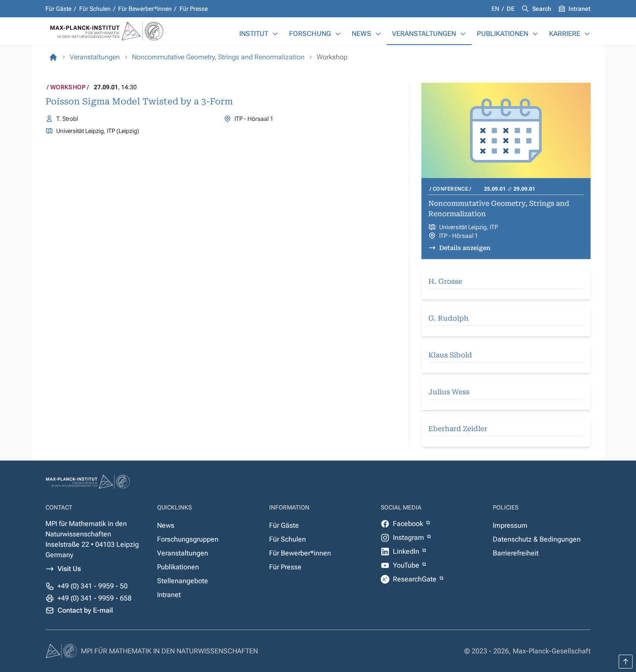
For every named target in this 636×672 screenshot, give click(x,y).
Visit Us (69, 569)
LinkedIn (407, 551)
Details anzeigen (465, 247)
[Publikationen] (535, 34)
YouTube (407, 565)
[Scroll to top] (626, 662)
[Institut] (275, 34)
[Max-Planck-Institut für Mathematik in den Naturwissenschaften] (53, 57)
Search (541, 8)
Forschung (310, 33)
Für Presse (194, 8)
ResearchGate (415, 579)
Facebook (409, 523)
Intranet (580, 8)
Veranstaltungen (424, 33)
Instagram (409, 537)
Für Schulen (95, 8)
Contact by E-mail (85, 610)
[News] (378, 34)
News (361, 33)
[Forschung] (337, 34)
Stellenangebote (182, 581)
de (510, 8)
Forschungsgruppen (187, 539)
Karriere (564, 33)
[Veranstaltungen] (462, 34)
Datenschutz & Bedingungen (537, 539)
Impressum (510, 525)
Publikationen (502, 33)
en (496, 8)
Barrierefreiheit (516, 553)
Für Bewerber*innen (145, 8)
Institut (253, 33)
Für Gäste (58, 8)
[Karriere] (587, 34)
